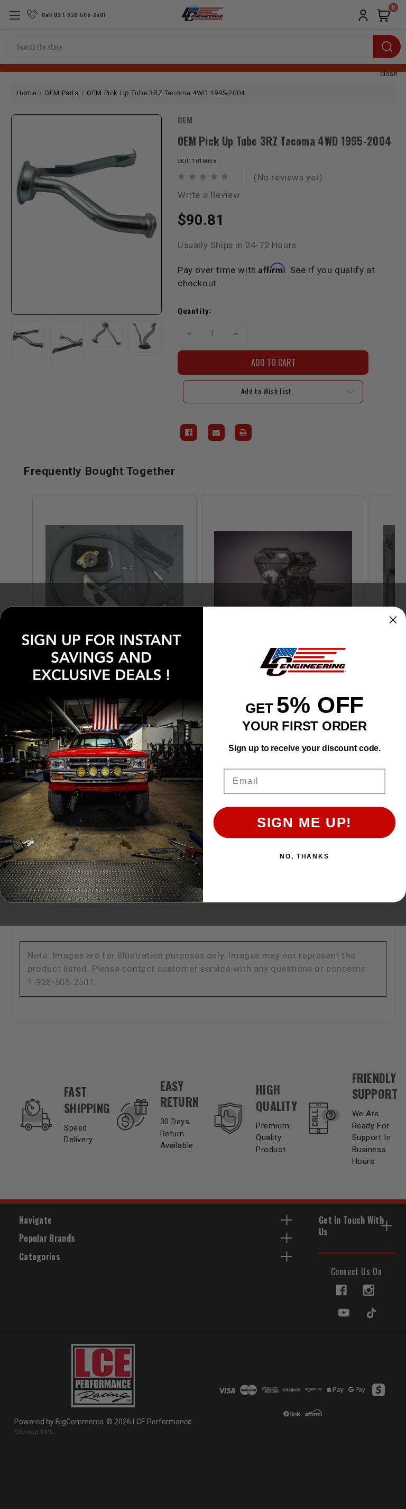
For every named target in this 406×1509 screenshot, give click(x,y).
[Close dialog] (393, 620)
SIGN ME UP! (304, 823)
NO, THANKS (304, 856)
